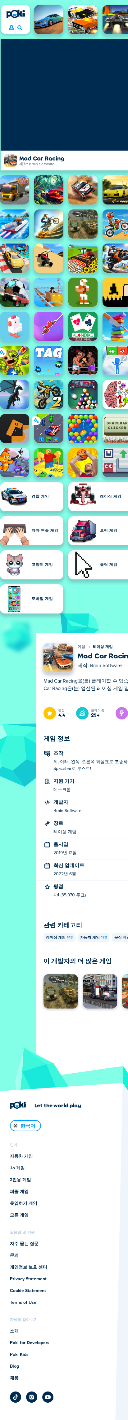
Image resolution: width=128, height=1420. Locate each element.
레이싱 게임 (103, 647)
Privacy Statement (28, 1279)
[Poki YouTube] (47, 1397)
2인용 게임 (20, 1180)
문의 (14, 1255)
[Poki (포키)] (15, 14)
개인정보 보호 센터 (28, 1267)
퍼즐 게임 (19, 1191)
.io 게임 (17, 1168)
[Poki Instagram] (31, 1397)
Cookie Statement (28, 1291)
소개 (14, 1331)
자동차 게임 (93, 937)
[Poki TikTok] (15, 1397)
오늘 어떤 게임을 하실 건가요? (19, 28)
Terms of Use (23, 1302)
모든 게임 (19, 1215)
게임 (81, 647)
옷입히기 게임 (23, 1203)
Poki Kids (19, 1354)
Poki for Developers (29, 1343)
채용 (14, 1378)
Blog (14, 1366)
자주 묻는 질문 (24, 1244)
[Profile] (11, 28)
